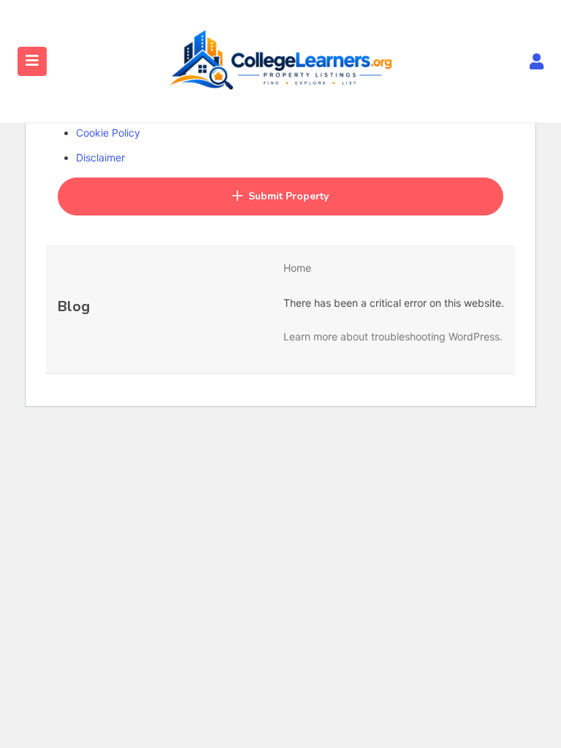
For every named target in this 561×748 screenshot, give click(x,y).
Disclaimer (100, 157)
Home (297, 268)
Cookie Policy (108, 132)
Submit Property (288, 196)
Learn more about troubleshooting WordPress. (393, 336)
